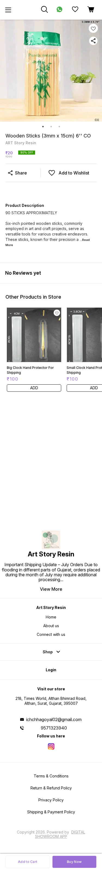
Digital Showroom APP (60, 834)
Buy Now (74, 862)
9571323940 (54, 727)
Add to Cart (27, 862)
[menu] (8, 10)
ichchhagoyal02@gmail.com (54, 719)
